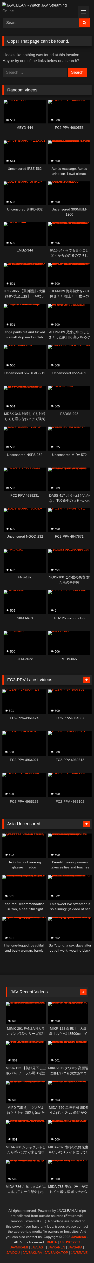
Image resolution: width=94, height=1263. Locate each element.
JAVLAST (38, 1247)
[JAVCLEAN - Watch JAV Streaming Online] (38, 8)
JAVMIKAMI (19, 1247)
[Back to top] (79, 1248)
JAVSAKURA (32, 1253)
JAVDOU (13, 1253)
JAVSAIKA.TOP (56, 1253)
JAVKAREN (56, 1247)
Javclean (78, 1237)
